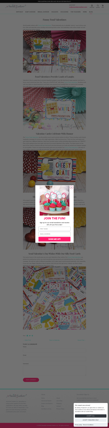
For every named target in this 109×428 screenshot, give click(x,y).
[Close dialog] (71, 187)
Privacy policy (78, 425)
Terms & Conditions (88, 425)
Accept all (91, 416)
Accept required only (91, 420)
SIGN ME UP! (54, 239)
